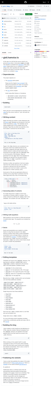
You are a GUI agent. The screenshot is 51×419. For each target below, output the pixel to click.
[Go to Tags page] (13, 14)
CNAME (5, 364)
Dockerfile (6, 43)
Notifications (32, 6)
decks (5, 29)
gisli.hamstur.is (23, 364)
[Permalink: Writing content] (2, 117)
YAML (15, 123)
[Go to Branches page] (10, 14)
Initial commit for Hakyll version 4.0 (22, 45)
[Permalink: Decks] (2, 228)
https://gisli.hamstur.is (40, 19)
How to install (20, 83)
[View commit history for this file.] (30, 18)
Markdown (21, 64)
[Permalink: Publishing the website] (2, 358)
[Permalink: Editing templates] (2, 257)
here (17, 71)
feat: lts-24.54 (18, 43)
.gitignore (6, 40)
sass (9, 90)
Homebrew (18, 86)
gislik (4, 6)
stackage (10, 80)
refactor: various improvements (13, 18)
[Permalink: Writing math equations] (2, 215)
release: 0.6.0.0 (18, 21)
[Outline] (31, 52)
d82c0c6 (22, 18)
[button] (29, 107)
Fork (39, 6)
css (4, 26)
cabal (4, 112)
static (5, 34)
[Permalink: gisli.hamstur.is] (2, 57)
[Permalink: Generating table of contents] (2, 191)
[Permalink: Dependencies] (2, 74)
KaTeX (4, 220)
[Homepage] (25, 2)
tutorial (7, 321)
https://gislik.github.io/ (17, 362)
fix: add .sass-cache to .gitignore (22, 40)
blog (8, 6)
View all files (16, 48)
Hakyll (4, 66)
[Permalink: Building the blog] (2, 325)
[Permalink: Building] (2, 103)
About (6, 122)
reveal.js (14, 236)
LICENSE (6, 45)
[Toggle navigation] (3, 2)
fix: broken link (18, 24)
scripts (5, 32)
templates (6, 37)
